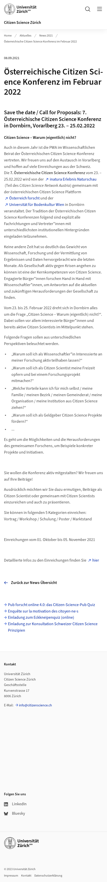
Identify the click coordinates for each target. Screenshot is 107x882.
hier (95, 560)
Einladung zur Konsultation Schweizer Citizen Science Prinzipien (53, 627)
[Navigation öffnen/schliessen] (100, 9)
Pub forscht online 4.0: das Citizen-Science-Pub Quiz (51, 605)
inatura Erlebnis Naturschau (73, 179)
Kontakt (26, 876)
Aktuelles (25, 36)
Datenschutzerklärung (48, 876)
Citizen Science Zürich (22, 22)
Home (8, 36)
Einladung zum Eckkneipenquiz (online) (41, 617)
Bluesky (18, 813)
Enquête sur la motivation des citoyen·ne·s (43, 611)
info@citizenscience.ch (35, 705)
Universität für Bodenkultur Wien (36, 204)
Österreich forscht (24, 198)
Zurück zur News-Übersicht (34, 582)
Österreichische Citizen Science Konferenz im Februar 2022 (40, 41)
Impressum (11, 876)
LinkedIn (19, 804)
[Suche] (88, 9)
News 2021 (46, 36)
